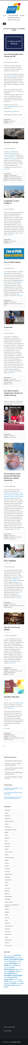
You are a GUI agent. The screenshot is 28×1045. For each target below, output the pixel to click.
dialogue (7, 959)
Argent (6, 813)
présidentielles (20, 180)
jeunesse (6, 971)
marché (6, 973)
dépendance (6, 961)
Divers (11, 122)
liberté (20, 971)
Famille (19, 537)
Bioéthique (12, 537)
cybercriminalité (17, 957)
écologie (11, 180)
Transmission (8, 934)
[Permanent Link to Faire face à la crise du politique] (14, 623)
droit (12, 959)
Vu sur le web (8, 945)
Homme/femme (8, 874)
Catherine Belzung (13, 669)
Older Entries (4, 746)
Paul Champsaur (12, 241)
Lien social (7, 888)
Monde (12, 973)
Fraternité (7, 871)
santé (6, 981)
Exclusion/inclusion (8, 382)
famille (6, 965)
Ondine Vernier (12, 121)
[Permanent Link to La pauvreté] (14, 323)
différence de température (11, 158)
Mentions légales (16, 1042)
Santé (10, 538)
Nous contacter (7, 1030)
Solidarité (7, 923)
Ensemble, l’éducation (11, 697)
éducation (7, 985)
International (8, 879)
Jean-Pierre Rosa (12, 302)
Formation (7, 868)
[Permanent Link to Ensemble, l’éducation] (14, 693)
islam (21, 969)
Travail (6, 937)
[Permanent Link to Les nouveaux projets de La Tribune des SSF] (14, 50)
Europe (19, 178)
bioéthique (17, 955)
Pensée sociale (8, 902)
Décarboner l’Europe (11, 142)
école (17, 983)
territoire (20, 981)
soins (10, 981)
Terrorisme (7, 931)
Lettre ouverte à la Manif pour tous (13, 760)
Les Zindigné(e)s (14, 578)
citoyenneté (11, 674)
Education (15, 738)
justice (11, 971)
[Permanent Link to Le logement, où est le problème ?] (14, 197)
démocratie (19, 959)
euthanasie (19, 963)
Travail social (8, 940)
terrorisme (7, 983)
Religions (10, 607)
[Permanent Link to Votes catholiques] (14, 556)
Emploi (6, 849)
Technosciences (9, 926)
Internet (17, 969)
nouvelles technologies (13, 975)
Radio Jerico (11, 708)
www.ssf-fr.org (12, 75)
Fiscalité (7, 865)
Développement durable (11, 829)
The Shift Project (9, 156)
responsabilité (8, 979)
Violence (7, 942)
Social (6, 920)
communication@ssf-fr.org (10, 106)
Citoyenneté (12, 176)
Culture (6, 824)
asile (5, 955)
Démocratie (19, 303)
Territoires (7, 928)
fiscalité (16, 965)
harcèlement (6, 967)
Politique (6, 607)
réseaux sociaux (18, 979)
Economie (18, 380)
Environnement (14, 178)
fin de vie (11, 965)
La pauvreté (8, 327)
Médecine (6, 538)
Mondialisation (8, 896)
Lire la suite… (7, 169)
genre (20, 965)
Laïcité (6, 885)
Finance (7, 863)
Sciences (13, 538)
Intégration (7, 877)
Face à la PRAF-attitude (12, 262)
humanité (12, 967)
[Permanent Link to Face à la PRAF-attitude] (14, 258)
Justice (6, 882)
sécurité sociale (15, 981)
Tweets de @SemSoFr (9, 1027)
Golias (15, 580)
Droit (6, 840)
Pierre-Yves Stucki (13, 736)
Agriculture (7, 810)
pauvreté (11, 383)
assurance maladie (10, 955)
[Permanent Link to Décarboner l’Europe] (14, 138)
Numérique (7, 899)
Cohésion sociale (13, 303)
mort (16, 973)
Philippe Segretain (13, 175)
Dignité (11, 380)
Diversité (7, 838)
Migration (7, 893)
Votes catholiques (10, 561)
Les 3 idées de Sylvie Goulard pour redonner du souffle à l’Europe (13, 393)
